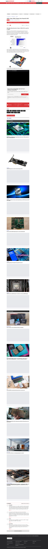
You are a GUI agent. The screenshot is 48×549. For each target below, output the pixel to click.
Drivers (19, 112)
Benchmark (8, 112)
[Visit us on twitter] (30, 1)
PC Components (8, 16)
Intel (10, 110)
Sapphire (18, 110)
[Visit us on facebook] (29, 1)
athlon (8, 110)
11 (20, 104)
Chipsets (17, 16)
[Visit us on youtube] (32, 1)
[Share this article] (7, 25)
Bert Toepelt (9, 118)
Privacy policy (25, 541)
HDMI (24, 110)
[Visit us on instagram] (31, 1)
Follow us (24, 25)
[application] (18, 78)
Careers (8, 544)
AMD (21, 110)
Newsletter (28, 25)
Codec (12, 112)
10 (18, 104)
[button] (40, 1)
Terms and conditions (9, 541)
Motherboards (13, 16)
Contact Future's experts (18, 541)
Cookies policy (34, 541)
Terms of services (16, 96)
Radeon (15, 112)
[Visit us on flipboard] (33, 1)
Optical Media (14, 110)
